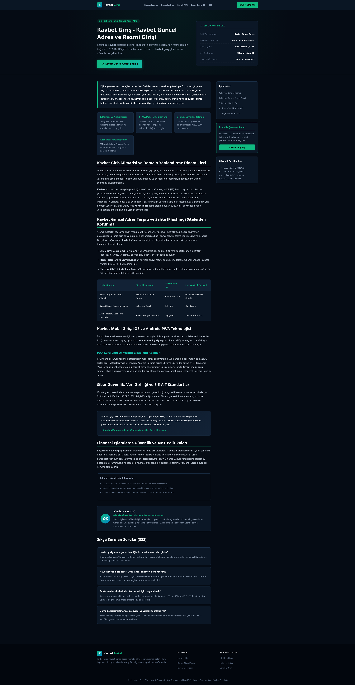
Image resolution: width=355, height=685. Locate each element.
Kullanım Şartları (226, 663)
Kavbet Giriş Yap (247, 4)
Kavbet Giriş (182, 658)
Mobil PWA (182, 5)
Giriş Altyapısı (151, 5)
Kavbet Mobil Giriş (185, 668)
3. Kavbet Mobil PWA (228, 103)
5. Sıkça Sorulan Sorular (229, 113)
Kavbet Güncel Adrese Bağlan (121, 63)
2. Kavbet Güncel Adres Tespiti (233, 98)
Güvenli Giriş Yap (237, 147)
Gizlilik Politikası (226, 658)
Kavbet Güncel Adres (186, 663)
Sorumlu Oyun (226, 668)
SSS (210, 5)
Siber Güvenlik (198, 5)
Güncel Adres (167, 5)
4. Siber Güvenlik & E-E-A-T (231, 108)
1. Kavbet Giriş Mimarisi (230, 93)
